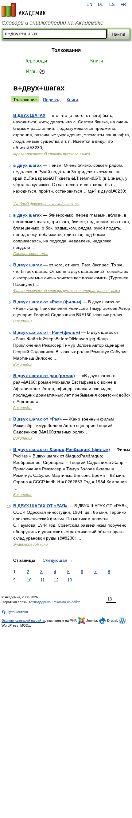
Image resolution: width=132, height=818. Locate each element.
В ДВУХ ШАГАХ (29, 115)
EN (89, 4)
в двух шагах (27, 165)
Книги (96, 60)
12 (56, 579)
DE (100, 4)
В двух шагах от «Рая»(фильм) (46, 332)
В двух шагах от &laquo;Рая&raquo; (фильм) (61, 449)
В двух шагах (27, 264)
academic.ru (24, 10)
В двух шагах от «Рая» (37, 419)
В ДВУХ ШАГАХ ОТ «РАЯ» (40, 505)
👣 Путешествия (15, 612)
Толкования (66, 50)
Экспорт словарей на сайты (23, 620)
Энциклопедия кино (30, 544)
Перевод (51, 99)
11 (42, 579)
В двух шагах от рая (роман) (44, 375)
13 (69, 579)
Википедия (22, 321)
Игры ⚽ (35, 71)
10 (29, 579)
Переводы (35, 60)
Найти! (118, 34)
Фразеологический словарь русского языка (51, 154)
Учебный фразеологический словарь (46, 204)
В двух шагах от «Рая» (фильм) (47, 301)
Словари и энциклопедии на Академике (52, 23)
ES (112, 4)
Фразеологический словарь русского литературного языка (66, 291)
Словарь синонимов (30, 254)
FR (123, 4)
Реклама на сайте (66, 602)
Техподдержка (40, 602)
